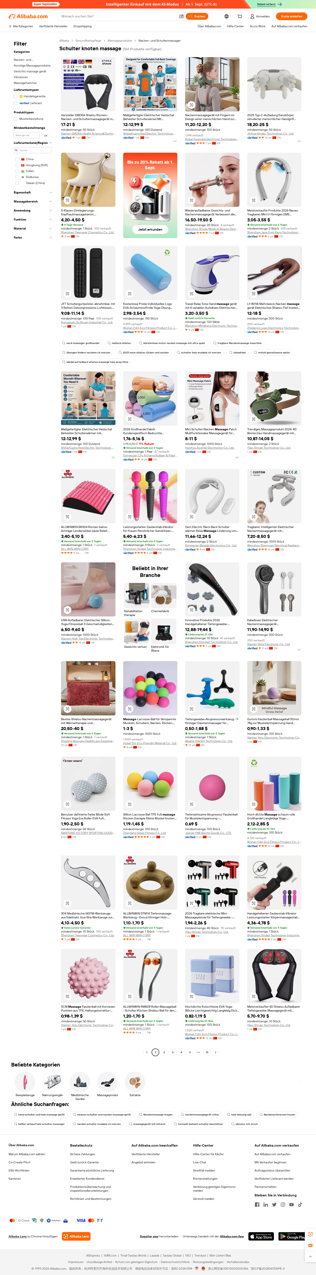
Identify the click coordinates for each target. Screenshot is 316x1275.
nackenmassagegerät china (202, 1114)
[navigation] (32, 547)
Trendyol (200, 1255)
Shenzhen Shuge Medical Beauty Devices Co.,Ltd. (212, 229)
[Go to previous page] (147, 1052)
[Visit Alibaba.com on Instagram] (282, 1204)
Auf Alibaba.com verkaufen (272, 1154)
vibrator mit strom (247, 1124)
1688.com (110, 1255)
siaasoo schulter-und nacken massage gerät (104, 1114)
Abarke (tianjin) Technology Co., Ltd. (209, 741)
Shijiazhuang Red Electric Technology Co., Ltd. (150, 133)
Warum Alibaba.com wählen (27, 1154)
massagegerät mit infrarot (149, 1124)
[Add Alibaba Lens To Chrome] (76, 1236)
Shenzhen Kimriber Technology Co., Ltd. (211, 642)
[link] (310, 1234)
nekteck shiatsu (121, 343)
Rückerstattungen (205, 1178)
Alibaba (64, 40)
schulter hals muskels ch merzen (201, 352)
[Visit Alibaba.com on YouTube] (291, 1204)
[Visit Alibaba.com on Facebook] (257, 1204)
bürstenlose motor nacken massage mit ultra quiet (174, 343)
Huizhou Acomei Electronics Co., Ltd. (209, 447)
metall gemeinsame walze (274, 352)
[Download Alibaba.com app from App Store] (261, 1236)
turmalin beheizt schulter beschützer (200, 1124)
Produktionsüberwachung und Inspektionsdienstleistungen (90, 1188)
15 (207, 1052)
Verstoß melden (203, 1198)
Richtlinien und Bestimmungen (90, 1198)
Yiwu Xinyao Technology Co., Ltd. (269, 447)
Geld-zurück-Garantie (84, 1162)
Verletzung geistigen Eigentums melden (214, 1188)
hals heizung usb (241, 1114)
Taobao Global (172, 1255)
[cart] (240, 17)
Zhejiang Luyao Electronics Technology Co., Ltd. (274, 328)
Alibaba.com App (232, 1236)
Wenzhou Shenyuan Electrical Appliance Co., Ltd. (274, 545)
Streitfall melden (204, 1170)
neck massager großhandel (82, 343)
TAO (188, 1255)
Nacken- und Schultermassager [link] (159, 40)
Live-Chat (199, 1162)
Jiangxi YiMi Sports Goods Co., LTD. (208, 833)
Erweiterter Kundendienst (87, 1178)
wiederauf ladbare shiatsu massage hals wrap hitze (97, 362)
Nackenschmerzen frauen (279, 1114)
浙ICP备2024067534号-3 (268, 1268)
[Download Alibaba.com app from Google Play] (292, 1236)
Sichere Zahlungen (82, 1154)
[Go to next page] (215, 1052)
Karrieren (15, 1178)
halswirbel (239, 352)
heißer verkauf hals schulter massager (41, 1124)
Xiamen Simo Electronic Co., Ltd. (268, 644)
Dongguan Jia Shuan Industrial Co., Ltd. (87, 322)
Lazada (154, 1255)
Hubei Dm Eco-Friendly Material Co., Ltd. (150, 743)
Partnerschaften (265, 1186)
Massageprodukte (120, 40)
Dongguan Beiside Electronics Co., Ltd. (211, 545)
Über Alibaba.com (21, 1145)
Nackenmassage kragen (158, 1114)
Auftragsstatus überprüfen (272, 1170)
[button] (181, 16)
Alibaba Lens (18, 1236)
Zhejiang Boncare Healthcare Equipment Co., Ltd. (88, 741)
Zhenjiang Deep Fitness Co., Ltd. (144, 833)
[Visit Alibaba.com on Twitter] (274, 1204)
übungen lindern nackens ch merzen (88, 352)
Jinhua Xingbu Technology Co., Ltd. (270, 133)
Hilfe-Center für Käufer (208, 1154)
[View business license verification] (197, 1268)
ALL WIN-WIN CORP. (75, 549)
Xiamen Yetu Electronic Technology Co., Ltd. (274, 737)
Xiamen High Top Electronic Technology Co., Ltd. (88, 638)
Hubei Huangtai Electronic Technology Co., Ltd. (212, 139)
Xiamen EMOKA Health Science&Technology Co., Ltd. (88, 133)
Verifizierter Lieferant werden (274, 1178)
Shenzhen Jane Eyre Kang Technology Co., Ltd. (274, 232)
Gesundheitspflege (88, 40)
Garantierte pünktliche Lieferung (92, 1170)
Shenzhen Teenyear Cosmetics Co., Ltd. (87, 232)
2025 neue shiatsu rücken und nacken (146, 352)
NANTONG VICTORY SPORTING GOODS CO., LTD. (88, 833)
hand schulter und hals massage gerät (41, 1114)
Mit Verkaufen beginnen (271, 1162)
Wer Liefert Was (220, 1255)
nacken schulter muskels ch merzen (99, 1124)
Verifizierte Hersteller (146, 1154)
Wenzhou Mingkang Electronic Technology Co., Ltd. (212, 325)
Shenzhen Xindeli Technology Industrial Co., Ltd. (150, 549)
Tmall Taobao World (133, 1255)
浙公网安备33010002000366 (228, 1268)
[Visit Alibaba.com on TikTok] (300, 1204)
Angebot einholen (143, 1162)
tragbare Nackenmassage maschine (240, 343)
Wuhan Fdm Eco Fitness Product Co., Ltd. (150, 328)
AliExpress (93, 1255)
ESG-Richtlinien (19, 1170)
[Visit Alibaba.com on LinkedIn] (265, 1204)
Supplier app (149, 1236)
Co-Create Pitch (20, 1162)
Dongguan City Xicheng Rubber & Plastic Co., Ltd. (150, 455)
